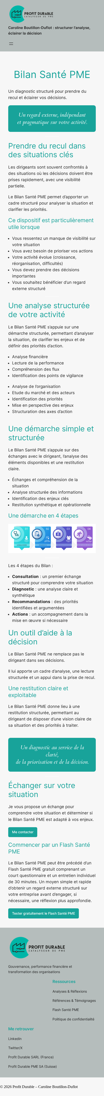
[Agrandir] (89, 530)
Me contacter (22, 832)
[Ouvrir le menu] (11, 44)
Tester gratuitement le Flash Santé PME (43, 913)
